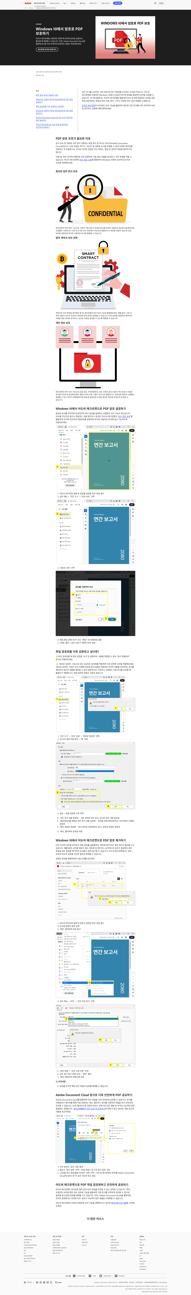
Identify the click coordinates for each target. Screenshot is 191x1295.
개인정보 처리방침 (123, 1282)
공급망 (141, 1258)
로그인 (161, 3)
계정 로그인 (142, 1240)
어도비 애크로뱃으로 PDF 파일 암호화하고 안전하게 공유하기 (52, 126)
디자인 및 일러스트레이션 (30, 1245)
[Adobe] (28, 3)
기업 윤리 (141, 1264)
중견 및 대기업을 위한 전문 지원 (118, 1250)
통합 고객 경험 (56, 1245)
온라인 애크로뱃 (88, 105)
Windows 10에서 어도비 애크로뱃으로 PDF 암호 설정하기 (54, 101)
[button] (155, 3)
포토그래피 (26, 1242)
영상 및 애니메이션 (28, 1248)
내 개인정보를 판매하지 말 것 (151, 1282)
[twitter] (44, 1282)
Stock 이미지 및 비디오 (29, 1258)
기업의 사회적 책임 (144, 1253)
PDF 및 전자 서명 (39, 3)
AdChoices (164, 1282)
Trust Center (142, 1261)
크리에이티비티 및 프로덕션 (59, 1248)
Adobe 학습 (113, 1248)
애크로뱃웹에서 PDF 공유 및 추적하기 (89, 1108)
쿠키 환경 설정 (139, 1282)
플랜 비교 (82, 3)
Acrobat (31, 8)
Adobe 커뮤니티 (115, 1245)
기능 (64, 3)
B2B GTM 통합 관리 (58, 1250)
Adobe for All (142, 1266)
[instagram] (41, 1282)
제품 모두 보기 (27, 1261)
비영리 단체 (84, 1242)
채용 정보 (141, 1245)
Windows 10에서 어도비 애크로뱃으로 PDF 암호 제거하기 (54, 112)
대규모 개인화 (56, 1240)
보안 (42, 75)
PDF (25, 1250)
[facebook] (37, 1282)
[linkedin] (48, 1282)
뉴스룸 (141, 1250)
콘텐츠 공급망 (56, 1242)
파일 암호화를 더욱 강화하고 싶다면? (50, 106)
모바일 (73, 3)
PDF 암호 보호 (86, 159)
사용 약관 (131, 1282)
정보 (140, 1242)
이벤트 (141, 1248)
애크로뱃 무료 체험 (119, 1202)
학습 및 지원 (105, 3)
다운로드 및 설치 (115, 1242)
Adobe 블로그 (143, 1269)
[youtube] (51, 1282)
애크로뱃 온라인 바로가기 (47, 49)
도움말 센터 (113, 1240)
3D (24, 1253)
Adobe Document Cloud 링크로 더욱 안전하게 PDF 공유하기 (54, 119)
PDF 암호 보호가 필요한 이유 (47, 95)
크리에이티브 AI (28, 1240)
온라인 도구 (92, 3)
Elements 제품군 (28, 1256)
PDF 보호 (38, 75)
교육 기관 (84, 1240)
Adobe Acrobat (54, 3)
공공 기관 (84, 1245)
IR (140, 1256)
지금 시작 (118, 3)
